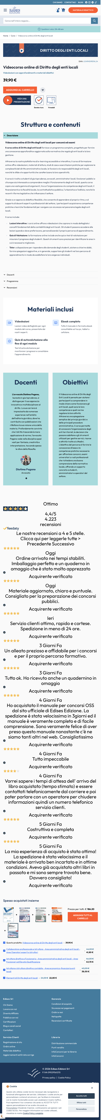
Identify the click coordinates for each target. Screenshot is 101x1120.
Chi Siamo (8, 1005)
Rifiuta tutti (81, 1102)
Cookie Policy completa (33, 1113)
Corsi (13, 36)
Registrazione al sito (12, 1042)
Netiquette (56, 1016)
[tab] (50, 135)
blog (80, 2)
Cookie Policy (64, 1077)
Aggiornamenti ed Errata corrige (18, 1055)
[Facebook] (86, 2)
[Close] (92, 1087)
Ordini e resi (57, 1012)
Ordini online (9, 1046)
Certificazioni (9, 1021)
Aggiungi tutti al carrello (82, 917)
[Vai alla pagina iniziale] (29, 10)
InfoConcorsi (58, 1056)
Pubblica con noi (10, 1017)
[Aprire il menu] (5, 10)
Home (5, 36)
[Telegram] (93, 2)
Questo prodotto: (34, 942)
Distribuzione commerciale (64, 1043)
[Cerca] (94, 21)
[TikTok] (96, 2)
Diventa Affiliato (11, 1013)
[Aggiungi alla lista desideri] (42, 90)
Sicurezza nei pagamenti (63, 1008)
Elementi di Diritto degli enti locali (22, 978)
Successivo (63, 543)
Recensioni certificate (62, 1020)
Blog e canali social (12, 1026)
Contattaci (8, 1030)
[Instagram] (89, 2)
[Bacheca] (57, 10)
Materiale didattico (12, 1050)
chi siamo (57, 2)
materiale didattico (83, 10)
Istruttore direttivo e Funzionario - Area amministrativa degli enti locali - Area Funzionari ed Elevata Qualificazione (42, 960)
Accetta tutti (81, 1096)
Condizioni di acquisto (62, 1004)
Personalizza (81, 1109)
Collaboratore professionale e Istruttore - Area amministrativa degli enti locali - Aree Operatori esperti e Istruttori (43, 951)
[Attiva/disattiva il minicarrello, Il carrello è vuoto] (63, 10)
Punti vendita (58, 1047)
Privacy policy (48, 1077)
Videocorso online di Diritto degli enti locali (35, 36)
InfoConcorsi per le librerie (64, 1051)
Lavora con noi (10, 1009)
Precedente (39, 543)
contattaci (70, 2)
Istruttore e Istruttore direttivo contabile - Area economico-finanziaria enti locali (40, 970)
